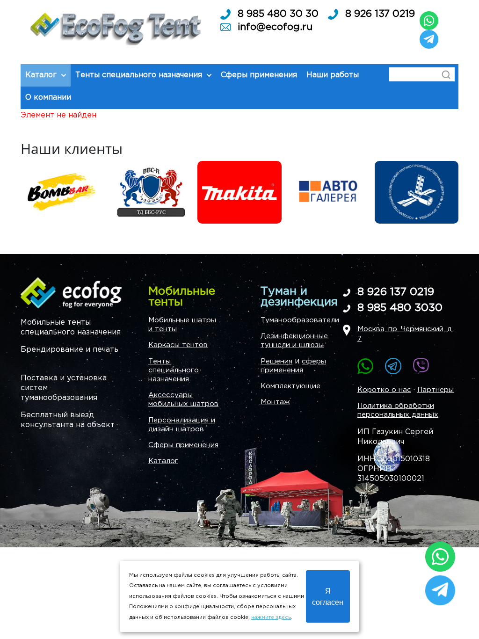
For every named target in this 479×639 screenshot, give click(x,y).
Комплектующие (290, 386)
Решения (276, 361)
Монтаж (275, 402)
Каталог (163, 461)
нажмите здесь (271, 617)
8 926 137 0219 (380, 14)
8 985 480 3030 (400, 308)
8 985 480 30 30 (278, 14)
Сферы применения (183, 445)
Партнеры (435, 390)
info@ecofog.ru (275, 27)
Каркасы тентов (178, 345)
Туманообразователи (300, 320)
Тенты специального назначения (173, 370)
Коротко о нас (384, 390)
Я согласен (327, 596)
